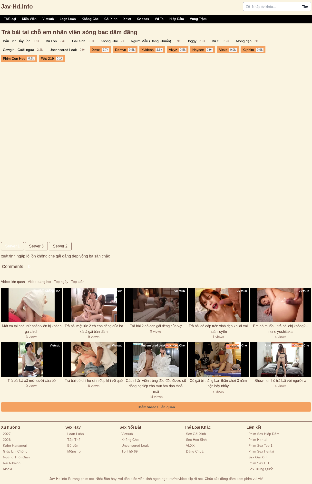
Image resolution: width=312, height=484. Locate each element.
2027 (7, 434)
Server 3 (36, 246)
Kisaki (7, 469)
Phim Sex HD (258, 463)
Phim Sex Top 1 (260, 445)
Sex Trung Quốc (260, 469)
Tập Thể (73, 440)
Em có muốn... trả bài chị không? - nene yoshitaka (280, 329)
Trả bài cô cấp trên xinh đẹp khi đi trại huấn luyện (218, 329)
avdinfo (17, 6)
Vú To (159, 19)
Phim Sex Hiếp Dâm (263, 434)
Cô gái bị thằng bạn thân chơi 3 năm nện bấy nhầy (218, 383)
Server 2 (60, 246)
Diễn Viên (29, 19)
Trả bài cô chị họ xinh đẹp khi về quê (94, 380)
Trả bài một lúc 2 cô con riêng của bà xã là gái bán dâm (94, 329)
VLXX (190, 445)
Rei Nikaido (11, 463)
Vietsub (48, 19)
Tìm (305, 7)
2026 (7, 440)
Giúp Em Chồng (15, 451)
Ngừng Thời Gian (16, 457)
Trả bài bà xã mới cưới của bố (32, 380)
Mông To (74, 451)
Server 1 (12, 246)
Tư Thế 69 (129, 451)
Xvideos (143, 19)
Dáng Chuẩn (195, 451)
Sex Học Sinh (196, 440)
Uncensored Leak (135, 445)
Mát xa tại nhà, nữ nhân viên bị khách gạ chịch (31, 329)
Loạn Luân (68, 19)
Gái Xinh (110, 19)
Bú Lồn (72, 445)
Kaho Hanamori (15, 445)
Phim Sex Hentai (261, 451)
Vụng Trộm (198, 19)
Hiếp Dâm (176, 19)
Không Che (90, 19)
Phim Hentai (257, 440)
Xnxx (127, 19)
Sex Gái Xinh (196, 434)
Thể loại (10, 19)
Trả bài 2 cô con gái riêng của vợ (156, 326)
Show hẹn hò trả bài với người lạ (280, 380)
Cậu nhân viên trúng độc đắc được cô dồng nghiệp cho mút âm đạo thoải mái (156, 386)
